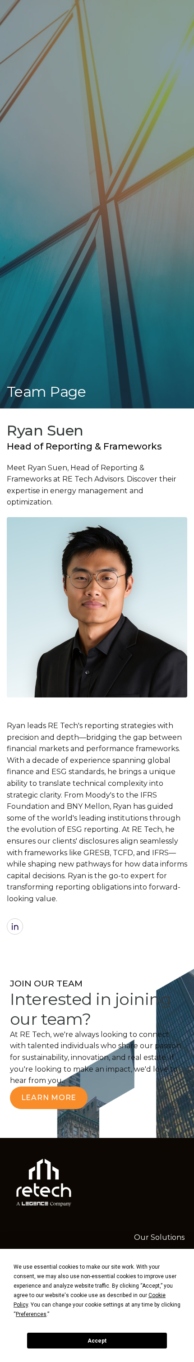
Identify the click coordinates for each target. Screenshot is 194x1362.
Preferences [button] (31, 1314)
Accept (97, 1341)
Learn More (49, 1097)
